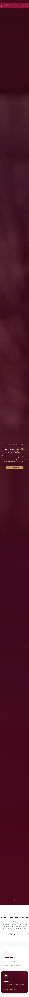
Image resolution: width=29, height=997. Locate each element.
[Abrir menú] (26, 5)
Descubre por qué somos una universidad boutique (13, 934)
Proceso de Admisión (13, 467)
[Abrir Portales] (23, 5)
